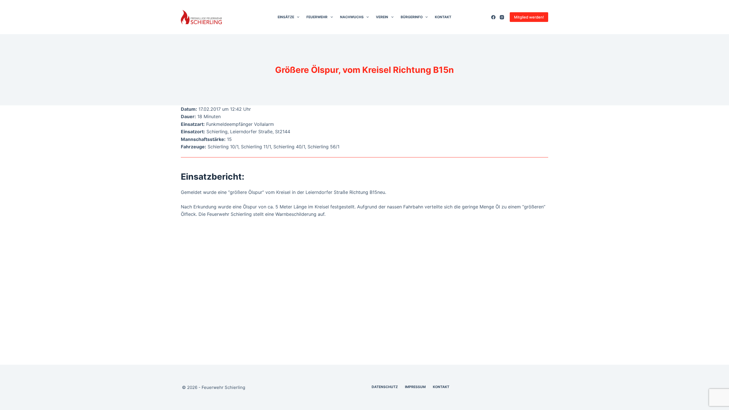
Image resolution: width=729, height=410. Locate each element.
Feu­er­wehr (316, 17)
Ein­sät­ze (286, 17)
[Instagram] (502, 17)
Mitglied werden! (529, 17)
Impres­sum (415, 387)
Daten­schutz (385, 387)
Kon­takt (443, 17)
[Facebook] (493, 17)
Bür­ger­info (412, 17)
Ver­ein (382, 17)
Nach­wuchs (352, 17)
